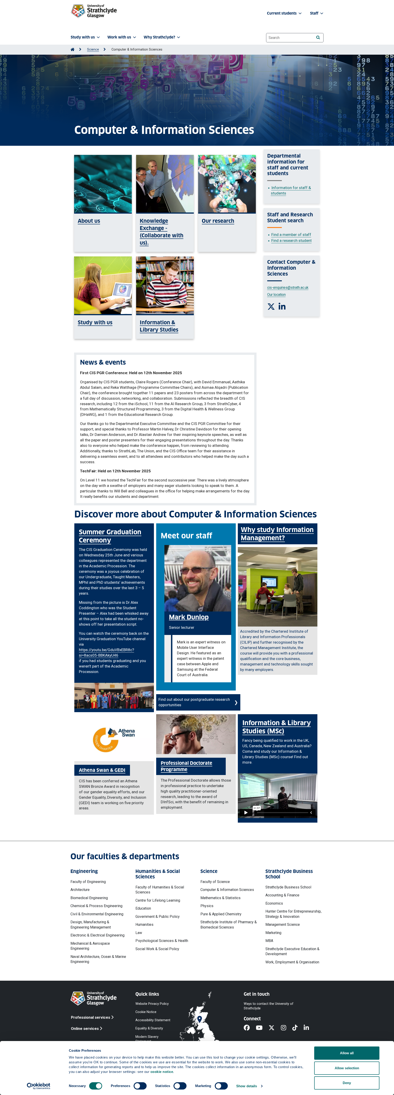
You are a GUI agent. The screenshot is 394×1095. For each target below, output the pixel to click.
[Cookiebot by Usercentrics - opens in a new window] (39, 1086)
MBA (269, 941)
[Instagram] (286, 1028)
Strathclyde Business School (288, 887)
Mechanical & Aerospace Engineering (90, 946)
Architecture (80, 890)
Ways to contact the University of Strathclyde (268, 1006)
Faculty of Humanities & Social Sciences (159, 889)
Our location (276, 294)
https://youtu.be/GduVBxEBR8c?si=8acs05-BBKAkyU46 (106, 652)
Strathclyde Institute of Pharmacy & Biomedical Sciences (228, 924)
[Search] (318, 37)
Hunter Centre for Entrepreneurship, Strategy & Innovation (293, 913)
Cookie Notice (145, 1012)
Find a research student (291, 240)
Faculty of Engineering (88, 882)
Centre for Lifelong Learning (157, 900)
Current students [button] (282, 13)
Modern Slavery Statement (146, 1039)
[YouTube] (262, 1028)
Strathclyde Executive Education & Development (292, 951)
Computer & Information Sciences (227, 890)
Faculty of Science (215, 882)
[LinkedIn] (309, 1028)
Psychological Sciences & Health (161, 941)
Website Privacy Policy (152, 1004)
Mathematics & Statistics (220, 898)
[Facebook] (250, 1028)
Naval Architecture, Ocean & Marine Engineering (98, 959)
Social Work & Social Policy (157, 949)
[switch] (140, 1086)
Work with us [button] (119, 37)
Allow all (347, 1053)
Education (143, 908)
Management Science (282, 924)
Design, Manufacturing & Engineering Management (90, 924)
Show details (246, 1086)
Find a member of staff (291, 234)
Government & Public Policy (157, 916)
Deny (347, 1083)
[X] (275, 1028)
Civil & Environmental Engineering (96, 914)
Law (138, 933)
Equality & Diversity (149, 1028)
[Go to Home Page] (72, 49)
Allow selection (347, 1068)
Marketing (273, 933)
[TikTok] (298, 1028)
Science (93, 49)
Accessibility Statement (152, 1020)
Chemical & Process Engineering (96, 906)
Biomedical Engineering (89, 898)
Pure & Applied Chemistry (220, 914)
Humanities (144, 924)
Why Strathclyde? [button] (159, 37)
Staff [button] (314, 13)
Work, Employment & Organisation (292, 962)
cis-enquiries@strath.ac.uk (287, 287)
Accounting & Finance (282, 895)
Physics (206, 906)
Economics (274, 903)
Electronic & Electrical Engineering (97, 935)
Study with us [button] (83, 37)
